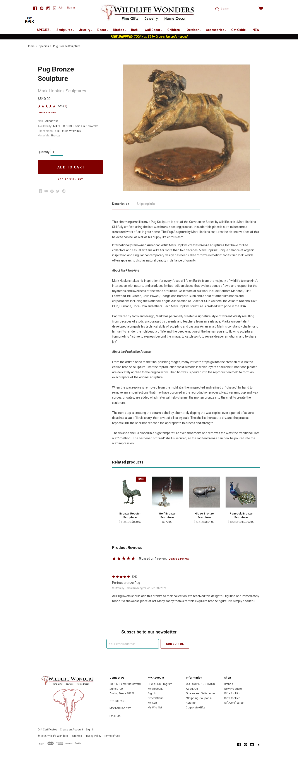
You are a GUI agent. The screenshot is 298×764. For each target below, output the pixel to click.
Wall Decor (153, 30)
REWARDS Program (160, 684)
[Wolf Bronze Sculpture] (167, 492)
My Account (155, 688)
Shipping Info (146, 203)
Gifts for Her (232, 698)
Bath (134, 30)
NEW (256, 30)
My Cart (152, 702)
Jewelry (85, 30)
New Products (233, 688)
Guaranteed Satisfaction (201, 693)
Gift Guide (238, 30)
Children (173, 30)
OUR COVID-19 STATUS (200, 684)
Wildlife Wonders (57, 735)
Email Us (115, 716)
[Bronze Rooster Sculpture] (130, 492)
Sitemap (77, 735)
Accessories (215, 30)
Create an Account (71, 729)
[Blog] (55, 8)
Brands (228, 684)
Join (60, 7)
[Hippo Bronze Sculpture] (204, 492)
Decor (102, 30)
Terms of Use (112, 735)
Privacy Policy (93, 735)
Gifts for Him (232, 693)
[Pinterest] (41, 8)
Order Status (155, 698)
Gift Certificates (233, 702)
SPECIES (43, 30)
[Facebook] (35, 8)
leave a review (47, 112)
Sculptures (65, 30)
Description (120, 203)
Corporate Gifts (195, 707)
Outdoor (193, 30)
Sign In (152, 693)
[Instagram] (48, 8)
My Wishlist (155, 707)
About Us (192, 688)
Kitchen (119, 30)
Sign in (71, 7)
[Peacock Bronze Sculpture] (241, 492)
